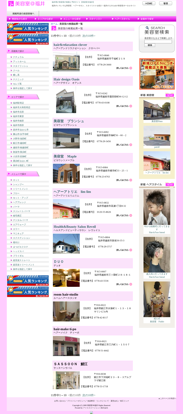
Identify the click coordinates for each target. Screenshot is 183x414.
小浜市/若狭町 (19, 156)
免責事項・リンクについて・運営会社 (102, 401)
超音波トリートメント (23, 264)
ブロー (16, 193)
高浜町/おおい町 (21, 161)
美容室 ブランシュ (69, 121)
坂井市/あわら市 (21, 129)
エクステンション (21, 238)
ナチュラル (18, 57)
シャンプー (18, 184)
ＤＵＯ (59, 261)
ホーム (54, 24)
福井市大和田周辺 (21, 107)
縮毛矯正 (17, 215)
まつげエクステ (20, 247)
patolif (157, 147)
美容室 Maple (65, 156)
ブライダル (18, 256)
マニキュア (18, 233)
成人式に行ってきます (157, 274)
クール (16, 70)
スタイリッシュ (20, 66)
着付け (16, 242)
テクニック (18, 79)
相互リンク (124, 401)
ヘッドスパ (18, 251)
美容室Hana (157, 121)
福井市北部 (18, 112)
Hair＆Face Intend (157, 232)
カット (16, 180)
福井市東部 (18, 116)
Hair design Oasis (66, 79)
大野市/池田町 (19, 138)
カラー (16, 229)
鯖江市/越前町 (19, 143)
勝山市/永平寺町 (21, 134)
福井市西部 (18, 125)
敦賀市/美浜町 (19, 152)
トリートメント (20, 189)
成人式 (157, 318)
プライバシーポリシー (76, 401)
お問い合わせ (59, 401)
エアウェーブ (19, 224)
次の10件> (88, 35)
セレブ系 (17, 84)
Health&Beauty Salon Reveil (75, 226)
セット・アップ (20, 198)
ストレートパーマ (21, 211)
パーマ (16, 206)
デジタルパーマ (20, 220)
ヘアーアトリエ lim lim (157, 172)
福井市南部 (18, 121)
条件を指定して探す (22, 88)
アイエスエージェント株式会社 (95, 408)
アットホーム (19, 61)
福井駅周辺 (18, 103)
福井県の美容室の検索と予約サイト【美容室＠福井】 (73, 2)
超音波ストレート (21, 260)
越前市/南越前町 (21, 147)
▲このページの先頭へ (167, 398)
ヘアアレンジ (19, 202)
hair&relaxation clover (70, 45)
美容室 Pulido (157, 321)
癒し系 (16, 75)
